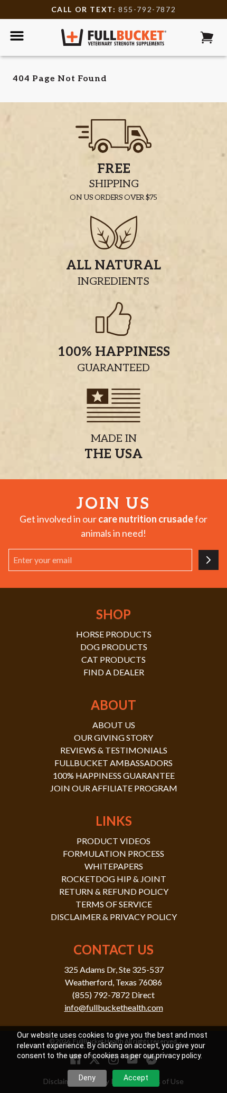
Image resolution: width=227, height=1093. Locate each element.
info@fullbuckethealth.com (113, 1007)
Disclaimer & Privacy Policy (114, 917)
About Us (113, 725)
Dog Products (113, 647)
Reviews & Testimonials (113, 750)
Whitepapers (113, 866)
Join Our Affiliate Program (113, 788)
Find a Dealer (113, 672)
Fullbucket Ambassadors (113, 763)
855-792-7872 (147, 9)
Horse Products (114, 634)
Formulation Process (113, 853)
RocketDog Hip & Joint (113, 879)
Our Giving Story (113, 737)
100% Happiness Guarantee (114, 775)
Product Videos (113, 841)
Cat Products (113, 659)
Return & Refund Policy (113, 891)
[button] (207, 37)
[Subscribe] (208, 560)
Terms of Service (113, 904)
